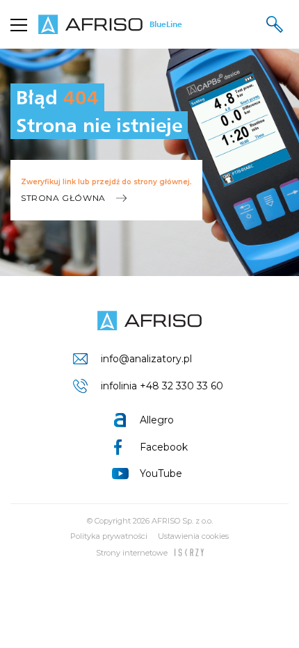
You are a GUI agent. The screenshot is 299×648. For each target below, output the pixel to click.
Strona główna (63, 198)
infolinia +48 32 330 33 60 (162, 386)
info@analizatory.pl (146, 359)
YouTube (161, 473)
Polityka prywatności (108, 536)
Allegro (157, 420)
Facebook (164, 447)
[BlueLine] (149, 320)
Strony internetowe (132, 553)
